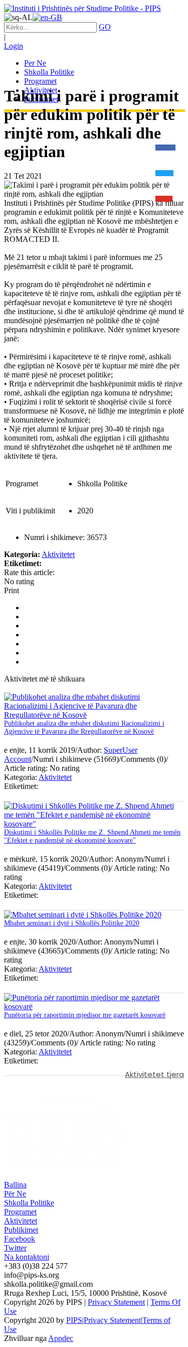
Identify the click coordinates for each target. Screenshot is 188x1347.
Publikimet (21, 1230)
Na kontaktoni (26, 1257)
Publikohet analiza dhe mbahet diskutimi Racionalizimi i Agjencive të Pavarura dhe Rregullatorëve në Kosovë (84, 727)
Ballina (15, 1184)
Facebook (19, 1239)
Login (13, 46)
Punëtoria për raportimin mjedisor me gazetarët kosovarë (84, 1015)
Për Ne (15, 1193)
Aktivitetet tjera (154, 1074)
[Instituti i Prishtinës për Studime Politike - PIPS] (82, 8)
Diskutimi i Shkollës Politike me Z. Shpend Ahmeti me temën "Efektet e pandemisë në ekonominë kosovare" (92, 836)
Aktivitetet (58, 554)
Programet (20, 1211)
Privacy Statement (116, 1302)
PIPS (74, 1320)
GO (105, 27)
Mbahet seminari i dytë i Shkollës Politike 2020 (71, 923)
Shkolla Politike (29, 1202)
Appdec (60, 1338)
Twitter (15, 1248)
